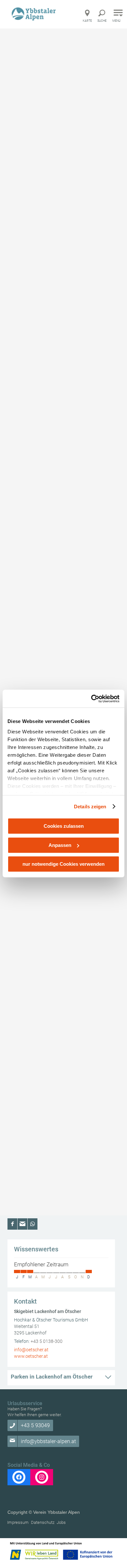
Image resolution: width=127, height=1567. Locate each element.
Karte (87, 20)
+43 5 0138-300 (47, 1341)
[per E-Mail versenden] (22, 1224)
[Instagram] (41, 1477)
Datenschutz (42, 1522)
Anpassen (60, 845)
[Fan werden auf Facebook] (18, 1477)
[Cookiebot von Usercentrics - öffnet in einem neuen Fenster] (91, 698)
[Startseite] (34, 14)
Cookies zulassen (64, 826)
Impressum (18, 1522)
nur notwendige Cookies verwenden (63, 864)
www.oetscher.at (31, 1356)
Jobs (61, 1522)
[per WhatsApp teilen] (32, 1224)
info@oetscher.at (31, 1349)
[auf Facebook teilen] (12, 1224)
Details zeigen (90, 806)
